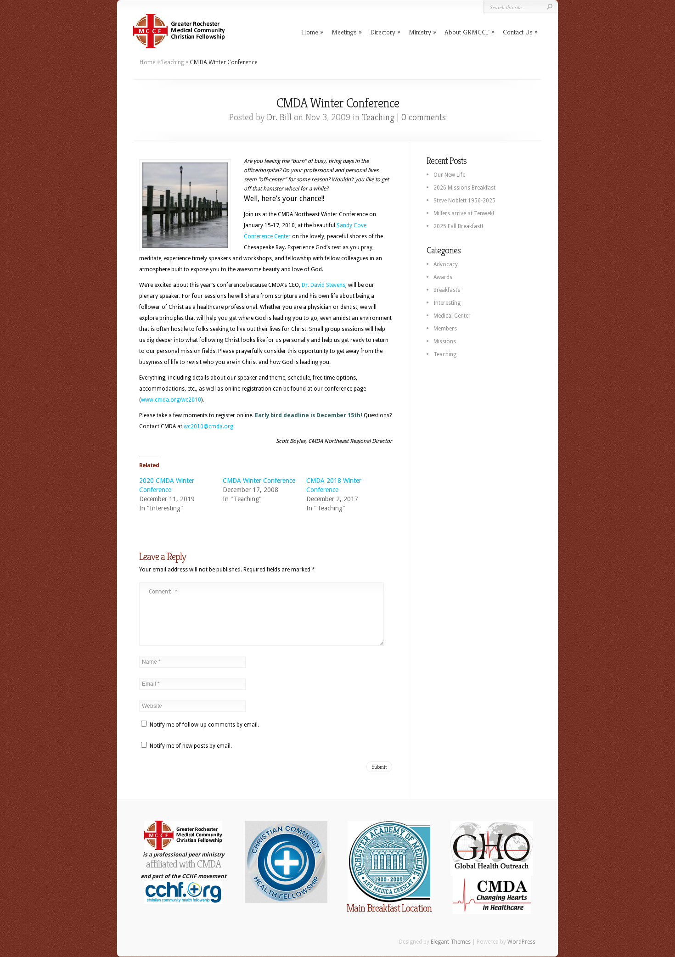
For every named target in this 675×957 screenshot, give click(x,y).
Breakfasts (446, 290)
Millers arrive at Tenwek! (463, 213)
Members (445, 328)
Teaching (172, 62)
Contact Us (518, 32)
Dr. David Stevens (323, 285)
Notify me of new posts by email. (191, 746)
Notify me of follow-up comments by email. (204, 725)
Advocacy (445, 264)
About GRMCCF (466, 32)
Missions (444, 341)
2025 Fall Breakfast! (458, 226)
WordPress (521, 942)
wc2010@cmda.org (208, 426)
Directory (382, 32)
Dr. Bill (279, 117)
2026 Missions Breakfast (464, 188)
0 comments (423, 117)
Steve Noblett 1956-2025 (464, 200)
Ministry (420, 32)
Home (310, 32)
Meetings (344, 32)
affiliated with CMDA (183, 864)
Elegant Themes (451, 942)
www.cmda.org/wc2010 (171, 400)
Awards (442, 277)
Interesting (447, 303)
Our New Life (449, 175)
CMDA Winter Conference (259, 480)
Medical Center (452, 316)
